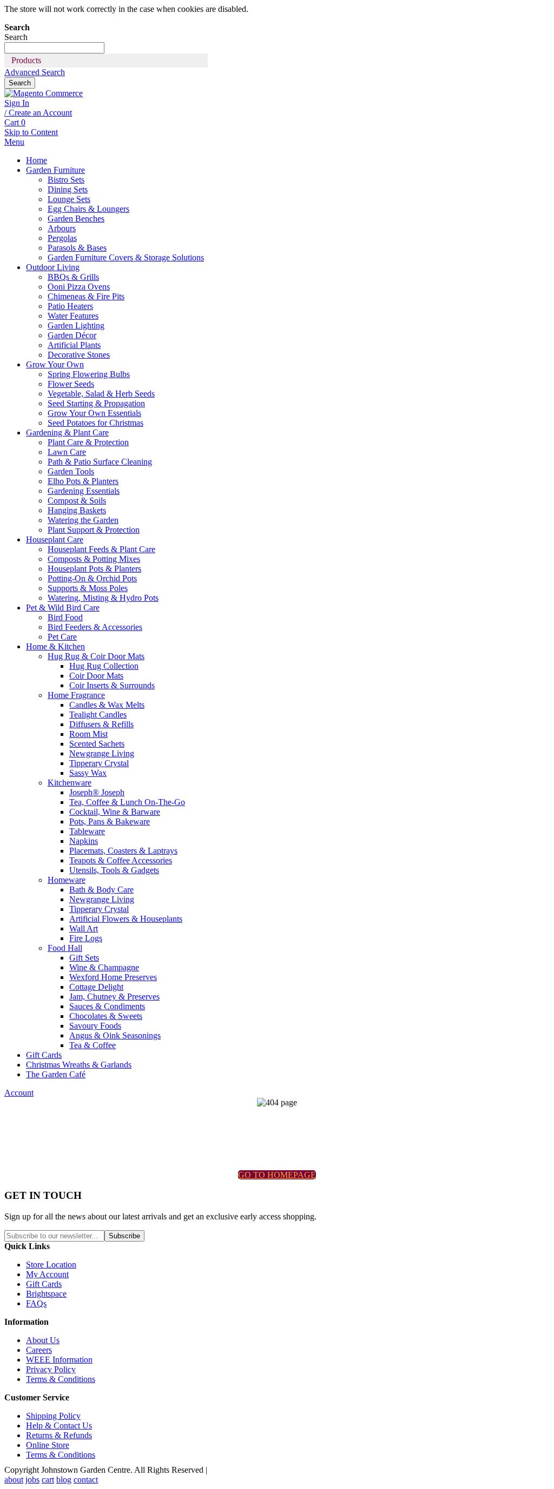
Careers (39, 1349)
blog (63, 1479)
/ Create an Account (38, 112)
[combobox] (54, 47)
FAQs (36, 1303)
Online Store (47, 1445)
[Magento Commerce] (43, 93)
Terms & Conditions (60, 1379)
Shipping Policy (53, 1415)
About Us (43, 1340)
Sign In (16, 103)
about (13, 1479)
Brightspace (46, 1293)
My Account (47, 1274)
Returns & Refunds (59, 1435)
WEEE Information (59, 1359)
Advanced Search (34, 72)
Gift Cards (44, 1284)
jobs (32, 1479)
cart (48, 1479)
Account (19, 1092)
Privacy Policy (51, 1369)
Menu (14, 141)
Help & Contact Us (59, 1425)
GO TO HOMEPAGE (277, 1174)
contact (86, 1479)
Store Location (51, 1264)
